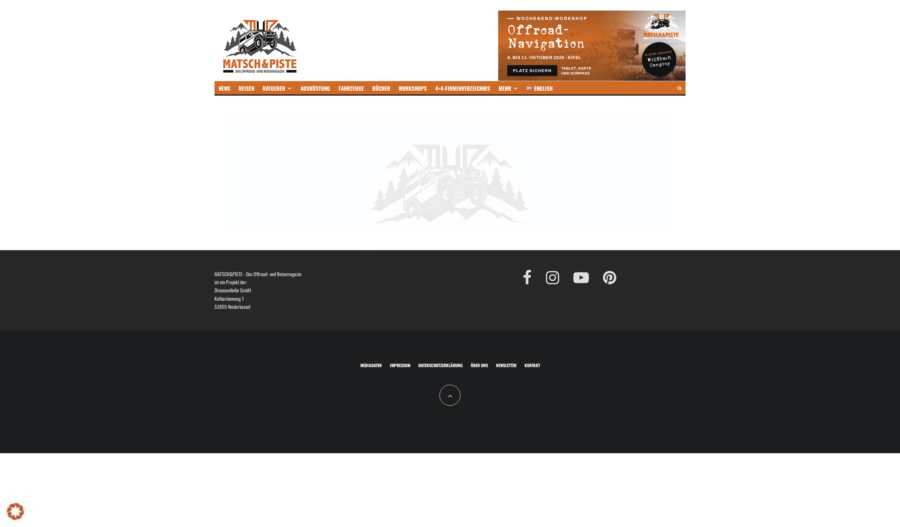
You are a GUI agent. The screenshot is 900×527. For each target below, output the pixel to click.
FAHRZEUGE (351, 88)
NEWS (224, 88)
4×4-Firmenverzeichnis (462, 88)
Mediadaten (371, 365)
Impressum (400, 365)
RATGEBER (274, 88)
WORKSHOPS (413, 88)
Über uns (479, 365)
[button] (15, 511)
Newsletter (506, 365)
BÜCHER (381, 88)
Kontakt (532, 365)
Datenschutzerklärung (440, 365)
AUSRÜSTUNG (315, 88)
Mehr (505, 88)
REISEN (246, 88)
